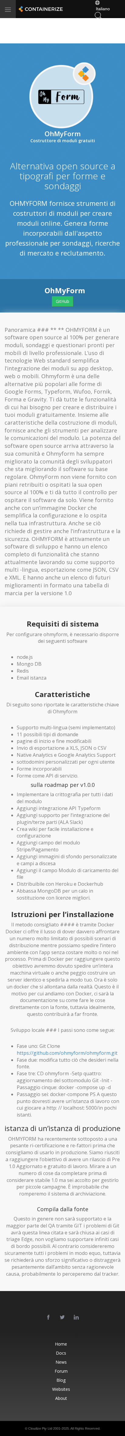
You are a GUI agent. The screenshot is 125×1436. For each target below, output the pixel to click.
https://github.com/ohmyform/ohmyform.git (67, 1053)
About (61, 1398)
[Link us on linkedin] (76, 1317)
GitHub (62, 301)
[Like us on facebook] (48, 1317)
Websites (61, 1389)
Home (61, 1344)
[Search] (98, 14)
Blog (61, 1380)
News (61, 1362)
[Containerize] (40, 9)
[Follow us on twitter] (62, 1317)
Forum (61, 1371)
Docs (61, 1353)
